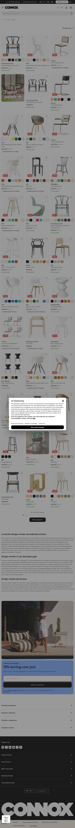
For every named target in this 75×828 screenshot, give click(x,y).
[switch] (6, 821)
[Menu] (9, 816)
